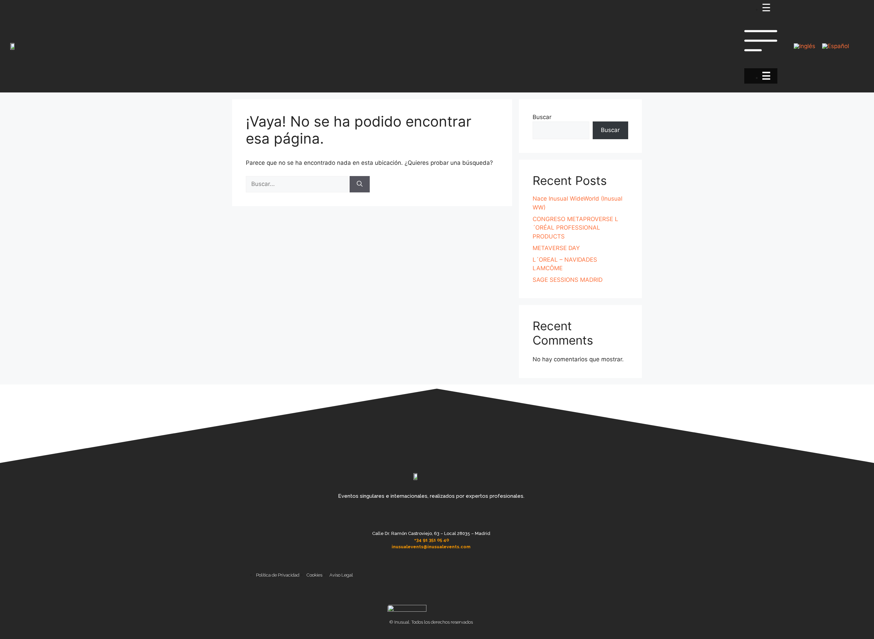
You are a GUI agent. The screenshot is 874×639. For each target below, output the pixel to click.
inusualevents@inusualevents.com (431, 546)
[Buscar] (360, 184)
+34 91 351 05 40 (431, 539)
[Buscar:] (298, 183)
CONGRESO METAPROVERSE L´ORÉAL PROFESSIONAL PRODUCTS (575, 228)
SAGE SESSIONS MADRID (568, 279)
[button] (760, 46)
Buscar (542, 117)
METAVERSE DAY (556, 248)
